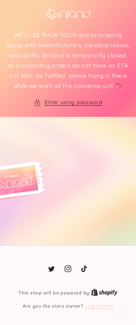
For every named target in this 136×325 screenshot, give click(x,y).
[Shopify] (104, 293)
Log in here (99, 306)
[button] (68, 102)
